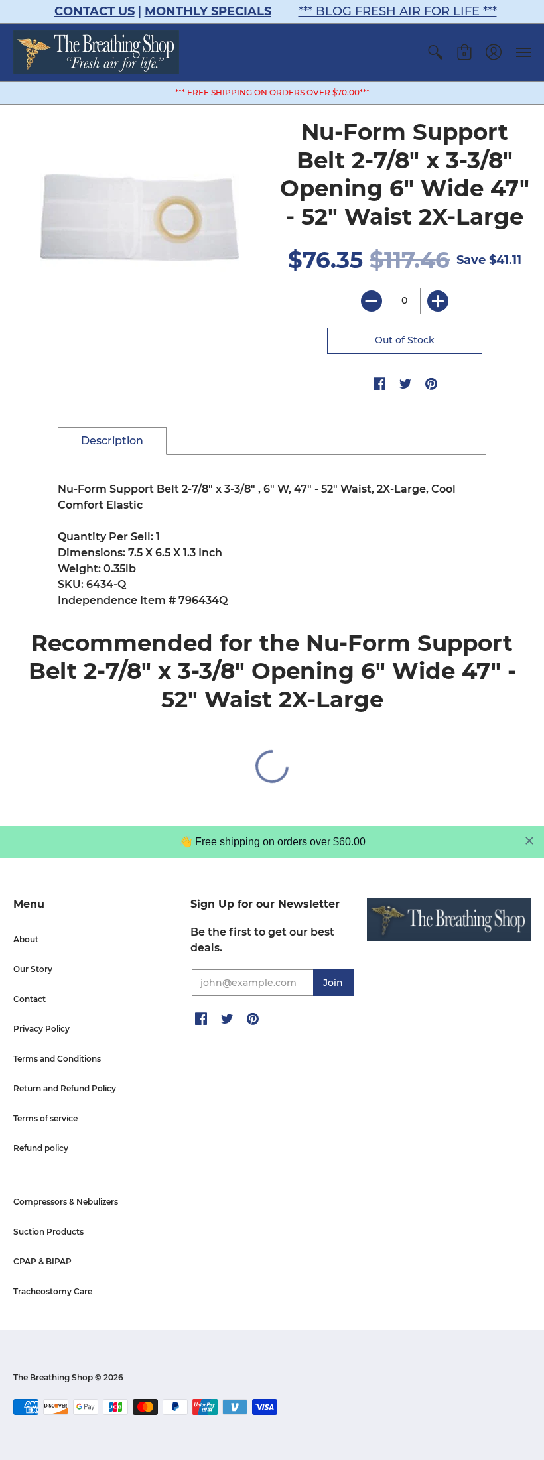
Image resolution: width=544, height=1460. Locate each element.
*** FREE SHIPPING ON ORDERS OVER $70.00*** (272, 92)
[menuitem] (435, 52)
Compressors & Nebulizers (65, 1202)
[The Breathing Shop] (96, 52)
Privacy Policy (41, 1029)
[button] (435, 52)
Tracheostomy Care (52, 1291)
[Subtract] (371, 301)
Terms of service (45, 1118)
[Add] (437, 301)
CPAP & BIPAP (42, 1261)
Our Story (32, 969)
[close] (529, 841)
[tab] (112, 441)
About (25, 939)
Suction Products (48, 1232)
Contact (29, 999)
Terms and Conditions (57, 1059)
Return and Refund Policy (64, 1088)
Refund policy (40, 1148)
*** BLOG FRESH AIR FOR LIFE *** (398, 11)
